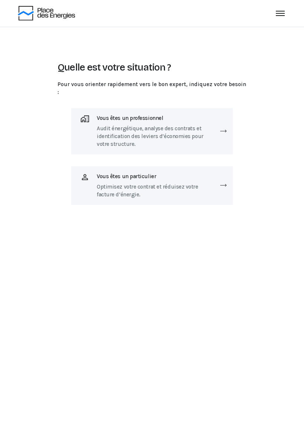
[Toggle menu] (280, 13)
